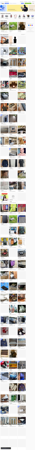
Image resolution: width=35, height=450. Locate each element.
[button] (7, 30)
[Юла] (2, 3)
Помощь (30, 29)
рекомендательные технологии (30, 31)
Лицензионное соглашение (30, 27)
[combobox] (15, 3)
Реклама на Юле (30, 28)
